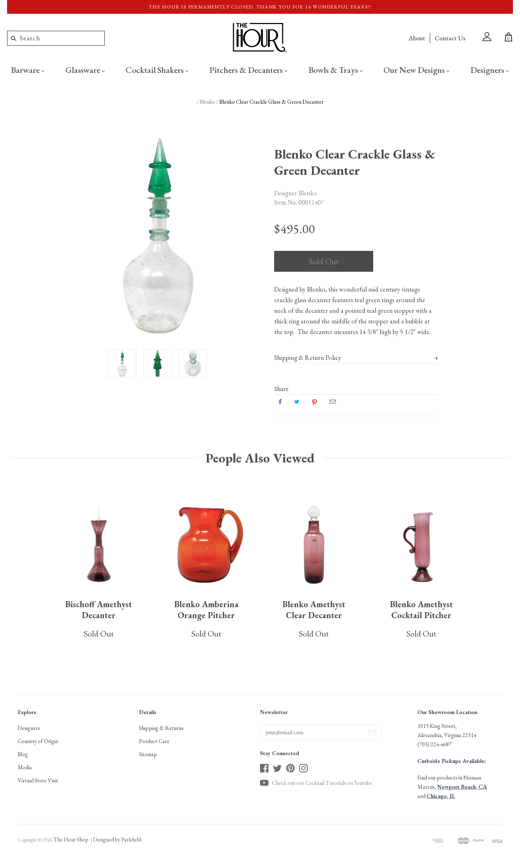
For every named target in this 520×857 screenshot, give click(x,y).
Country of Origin (38, 741)
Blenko (207, 101)
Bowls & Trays (334, 69)
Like (280, 401)
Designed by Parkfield (117, 839)
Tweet (297, 401)
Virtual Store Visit (38, 780)
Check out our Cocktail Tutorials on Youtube (322, 783)
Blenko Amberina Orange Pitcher (206, 610)
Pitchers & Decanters (246, 69)
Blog (23, 754)
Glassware (83, 69)
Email (332, 401)
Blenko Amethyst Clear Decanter (314, 610)
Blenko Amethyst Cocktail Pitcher (421, 610)
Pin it (314, 401)
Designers (488, 69)
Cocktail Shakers (155, 69)
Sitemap (148, 754)
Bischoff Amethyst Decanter (98, 610)
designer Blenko (295, 193)
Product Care (154, 741)
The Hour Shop (70, 839)
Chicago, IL (441, 796)
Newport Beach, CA (462, 786)
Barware (26, 69)
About (417, 38)
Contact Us (450, 38)
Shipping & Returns (161, 728)
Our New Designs (414, 69)
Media (25, 767)
